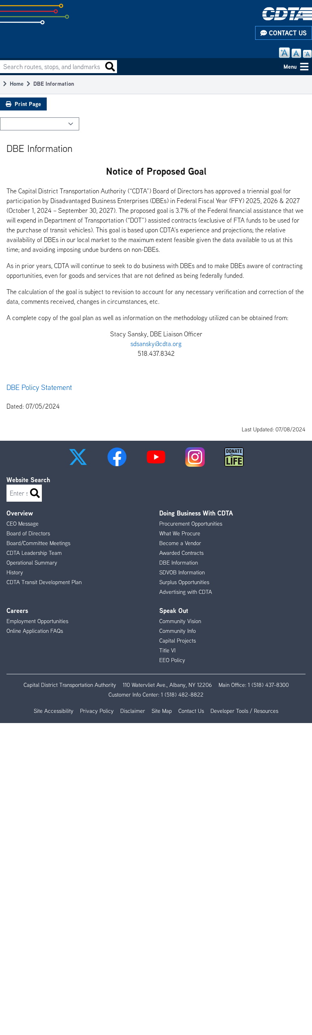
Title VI (167, 650)
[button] (78, 457)
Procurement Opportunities (190, 523)
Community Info (177, 630)
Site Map (162, 711)
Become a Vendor (180, 543)
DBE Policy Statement (39, 387)
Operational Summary (31, 562)
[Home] (287, 13)
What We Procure (179, 533)
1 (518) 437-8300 (268, 685)
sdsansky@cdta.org (156, 344)
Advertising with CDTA (185, 591)
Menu (290, 66)
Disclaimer (132, 711)
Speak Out (173, 610)
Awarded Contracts (181, 552)
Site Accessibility (54, 711)
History (14, 572)
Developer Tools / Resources (244, 711)
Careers (17, 610)
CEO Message (22, 523)
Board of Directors (28, 533)
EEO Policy (172, 660)
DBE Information (178, 562)
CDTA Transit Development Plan (44, 582)
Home (17, 83)
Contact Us (287, 32)
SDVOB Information (182, 572)
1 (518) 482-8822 (182, 694)
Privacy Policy (97, 711)
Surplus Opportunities (184, 582)
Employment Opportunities (37, 621)
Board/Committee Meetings (38, 543)
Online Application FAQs (34, 630)
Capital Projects (177, 640)
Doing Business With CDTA (196, 513)
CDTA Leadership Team (34, 552)
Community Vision (180, 621)
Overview (19, 513)
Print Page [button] (28, 104)
